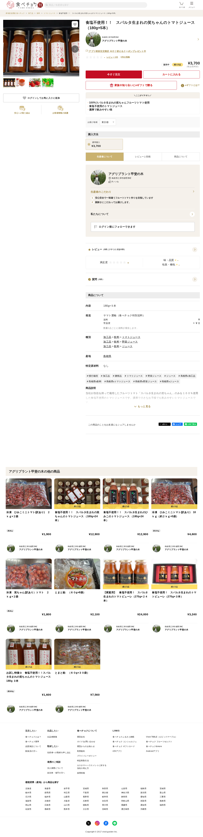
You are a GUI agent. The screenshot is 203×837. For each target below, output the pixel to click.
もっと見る (144, 406)
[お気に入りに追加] (75, 24)
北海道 (28, 788)
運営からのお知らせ (86, 746)
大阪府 (67, 801)
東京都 (105, 793)
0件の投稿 (125, 57)
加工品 (107, 337)
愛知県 (143, 797)
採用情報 (81, 773)
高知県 (143, 805)
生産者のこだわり (101, 191)
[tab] (143, 157)
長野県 (86, 797)
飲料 (116, 337)
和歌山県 (125, 801)
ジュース (127, 346)
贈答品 (118, 376)
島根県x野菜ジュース (146, 381)
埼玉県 (67, 793)
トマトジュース (131, 337)
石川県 (28, 797)
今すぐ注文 (113, 74)
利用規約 (81, 751)
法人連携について (55, 768)
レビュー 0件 (112, 57)
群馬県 (47, 793)
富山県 (163, 793)
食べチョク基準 (32, 741)
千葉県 (86, 793)
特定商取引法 (83, 761)
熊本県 (67, 809)
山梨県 (67, 797)
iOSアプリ (117, 751)
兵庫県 (86, 801)
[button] (143, 258)
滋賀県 (28, 801)
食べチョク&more (154, 746)
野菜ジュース (130, 341)
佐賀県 (28, 809)
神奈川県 (125, 793)
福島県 (143, 788)
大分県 (86, 809)
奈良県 (105, 801)
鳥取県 (143, 801)
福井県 (47, 797)
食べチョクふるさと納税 (123, 737)
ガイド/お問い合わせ (86, 741)
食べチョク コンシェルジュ (125, 741)
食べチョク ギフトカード (124, 746)
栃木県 (28, 793)
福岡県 (163, 805)
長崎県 (47, 809)
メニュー (192, 7)
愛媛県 (124, 805)
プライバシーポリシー (87, 756)
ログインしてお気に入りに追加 (44, 98)
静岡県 (124, 797)
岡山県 (28, 805)
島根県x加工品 (188, 376)
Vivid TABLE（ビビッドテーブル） (161, 737)
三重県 (163, 797)
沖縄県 (143, 809)
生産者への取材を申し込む (59, 752)
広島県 (47, 805)
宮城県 (86, 788)
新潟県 (143, 793)
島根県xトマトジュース (118, 381)
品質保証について (33, 746)
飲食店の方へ (31, 751)
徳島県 (86, 805)
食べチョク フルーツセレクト (159, 741)
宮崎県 (105, 809)
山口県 (67, 805)
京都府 (47, 801)
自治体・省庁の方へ (56, 773)
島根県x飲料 (95, 381)
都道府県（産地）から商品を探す (42, 782)
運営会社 (81, 737)
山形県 (124, 788)
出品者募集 (52, 737)
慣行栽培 (93, 376)
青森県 (47, 788)
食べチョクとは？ (33, 737)
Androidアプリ (152, 751)
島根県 (107, 356)
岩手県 (67, 788)
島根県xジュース (170, 381)
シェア (178, 424)
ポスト (165, 424)
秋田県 (105, 788)
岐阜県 (105, 797)
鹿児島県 (125, 809)
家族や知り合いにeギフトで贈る (134, 85)
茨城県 (163, 788)
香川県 (105, 805)
